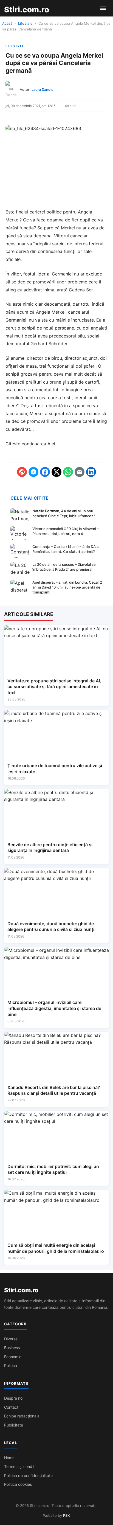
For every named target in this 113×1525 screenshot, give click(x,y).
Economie (12, 1356)
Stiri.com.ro (21, 1290)
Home (9, 1457)
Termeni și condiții (20, 1466)
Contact (11, 1407)
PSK (66, 1515)
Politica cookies (18, 1484)
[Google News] (22, 472)
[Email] (79, 472)
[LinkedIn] (91, 472)
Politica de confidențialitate (28, 1475)
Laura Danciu (42, 89)
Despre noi (13, 1398)
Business (12, 1347)
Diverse (11, 1339)
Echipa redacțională (21, 1416)
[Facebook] (45, 472)
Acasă (7, 23)
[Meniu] (103, 8)
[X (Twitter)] (56, 472)
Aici (51, 443)
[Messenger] (33, 472)
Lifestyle (25, 23)
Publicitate (13, 1425)
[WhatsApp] (68, 472)
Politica (10, 1365)
